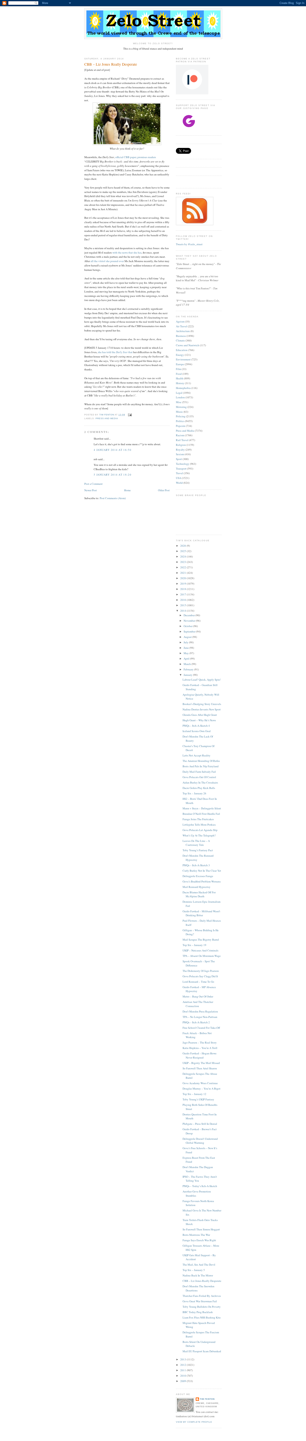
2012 (183, 1365)
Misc (179, 402)
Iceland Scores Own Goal (197, 731)
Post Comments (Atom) (113, 498)
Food (179, 374)
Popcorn (180, 426)
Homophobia (183, 388)
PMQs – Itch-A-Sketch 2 (196, 1022)
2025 (183, 551)
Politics (180, 421)
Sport (179, 459)
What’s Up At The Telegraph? (199, 835)
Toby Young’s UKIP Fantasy (198, 1099)
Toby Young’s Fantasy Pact (198, 850)
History (180, 383)
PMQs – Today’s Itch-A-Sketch (200, 1186)
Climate (180, 340)
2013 (183, 1359)
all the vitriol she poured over (107, 261)
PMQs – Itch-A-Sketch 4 (196, 725)
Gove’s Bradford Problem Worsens (202, 881)
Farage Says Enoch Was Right (199, 1240)
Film (178, 369)
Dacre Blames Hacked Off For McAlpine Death (199, 894)
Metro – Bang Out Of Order (198, 996)
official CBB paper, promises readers (135, 157)
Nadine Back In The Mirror (198, 1275)
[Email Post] (129, 415)
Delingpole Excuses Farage (198, 876)
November (190, 620)
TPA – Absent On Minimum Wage (202, 956)
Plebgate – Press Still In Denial (200, 1124)
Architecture (183, 331)
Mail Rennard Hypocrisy (196, 887)
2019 (183, 583)
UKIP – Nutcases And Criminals (200, 950)
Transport (181, 468)
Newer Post (90, 490)
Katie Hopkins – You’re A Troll (200, 1048)
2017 (183, 594)
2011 (183, 1370)
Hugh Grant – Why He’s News (199, 720)
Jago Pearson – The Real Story (200, 1042)
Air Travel (181, 326)
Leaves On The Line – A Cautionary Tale (196, 843)
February (189, 669)
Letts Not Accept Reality (196, 755)
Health (179, 378)
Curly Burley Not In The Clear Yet (202, 870)
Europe (180, 364)
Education (182, 350)
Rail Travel (182, 440)
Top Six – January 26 (194, 793)
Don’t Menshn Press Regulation (200, 1011)
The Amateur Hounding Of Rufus (201, 761)
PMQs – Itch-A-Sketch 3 (196, 865)
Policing (180, 416)
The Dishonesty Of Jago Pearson (201, 971)
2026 (183, 545)
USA (178, 478)
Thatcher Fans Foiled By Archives (202, 1296)
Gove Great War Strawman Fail (200, 1301)
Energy (180, 355)
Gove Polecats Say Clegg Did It (200, 976)
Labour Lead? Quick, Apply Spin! (202, 679)
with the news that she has (127, 252)
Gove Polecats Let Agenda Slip (200, 830)
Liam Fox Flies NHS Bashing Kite (202, 1317)
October (188, 626)
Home (127, 490)
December (189, 615)
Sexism (180, 454)
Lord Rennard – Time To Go (198, 982)
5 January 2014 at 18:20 (112, 474)
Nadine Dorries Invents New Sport (202, 709)
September (190, 631)
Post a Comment (93, 484)
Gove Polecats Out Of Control (199, 777)
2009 (183, 1381)
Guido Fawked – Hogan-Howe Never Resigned (199, 1055)
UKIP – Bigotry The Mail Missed (201, 1063)
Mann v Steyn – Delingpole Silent (202, 808)
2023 (183, 562)
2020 (183, 578)
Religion (181, 445)
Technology (182, 464)
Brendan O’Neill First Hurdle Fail (201, 814)
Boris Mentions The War (196, 1235)
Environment (183, 359)
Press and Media (107, 418)
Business (181, 336)
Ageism (180, 321)
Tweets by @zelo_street (189, 244)
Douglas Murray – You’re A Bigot (201, 1088)
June (186, 648)
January (188, 675)
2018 (183, 589)
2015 (183, 605)
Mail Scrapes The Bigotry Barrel (201, 939)
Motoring (181, 407)
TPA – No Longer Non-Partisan (200, 1017)
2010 (183, 1375)
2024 (183, 556)
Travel (179, 473)
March (188, 664)
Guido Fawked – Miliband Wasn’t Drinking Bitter (201, 913)
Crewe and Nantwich (187, 345)
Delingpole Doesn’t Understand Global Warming (200, 1141)
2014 (183, 610)
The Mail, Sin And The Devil (199, 1264)
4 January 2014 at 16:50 (112, 450)
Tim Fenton (207, 1399)
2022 (183, 567)
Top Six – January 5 (194, 1270)
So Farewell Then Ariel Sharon (200, 1068)
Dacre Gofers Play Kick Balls (199, 788)
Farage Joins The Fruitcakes (198, 819)
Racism (180, 435)
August (188, 637)
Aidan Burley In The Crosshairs (200, 782)
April (187, 658)
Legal (179, 393)
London (180, 397)
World (179, 483)
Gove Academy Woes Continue (200, 1083)
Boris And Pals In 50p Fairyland (201, 766)
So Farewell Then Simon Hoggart (201, 1229)
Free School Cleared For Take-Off (201, 1028)
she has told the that (115, 352)
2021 (183, 573)
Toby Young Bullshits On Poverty (202, 1307)
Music (179, 412)
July (186, 642)
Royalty (180, 449)
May (186, 653)
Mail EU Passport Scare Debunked (202, 1351)
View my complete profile (194, 1422)
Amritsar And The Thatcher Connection (198, 1004)
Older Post (164, 490)
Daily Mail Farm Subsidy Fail (199, 772)
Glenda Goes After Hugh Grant (200, 715)
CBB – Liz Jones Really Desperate (202, 1281)
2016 (183, 600)
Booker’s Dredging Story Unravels (202, 704)
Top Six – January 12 (194, 1094)
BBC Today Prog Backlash (198, 1312)
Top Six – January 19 (194, 945)
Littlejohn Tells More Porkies (199, 824)
